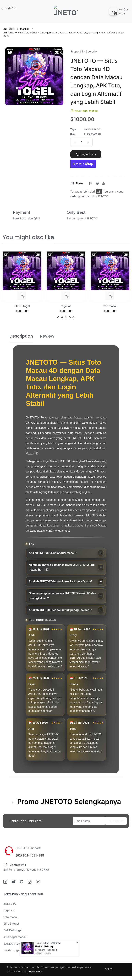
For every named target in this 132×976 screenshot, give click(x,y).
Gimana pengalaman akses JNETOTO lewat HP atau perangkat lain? (62, 596)
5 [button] (73, 317)
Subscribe (116, 821)
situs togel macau (110, 306)
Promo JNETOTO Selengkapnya (68, 802)
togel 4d (25, 28)
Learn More (35, 971)
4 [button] (70, 317)
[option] (22, 286)
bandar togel (11, 950)
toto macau (66, 306)
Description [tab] (21, 336)
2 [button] (62, 317)
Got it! (108, 969)
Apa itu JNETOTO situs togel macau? (53, 553)
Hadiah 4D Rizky (44, 946)
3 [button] (66, 317)
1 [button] (58, 317)
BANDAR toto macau (16, 943)
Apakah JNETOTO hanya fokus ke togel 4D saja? (60, 581)
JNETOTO (8, 28)
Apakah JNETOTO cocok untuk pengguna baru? (60, 610)
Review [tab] (47, 336)
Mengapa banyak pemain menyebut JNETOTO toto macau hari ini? (62, 567)
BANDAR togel (12, 930)
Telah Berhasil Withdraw (48, 943)
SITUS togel (11, 923)
